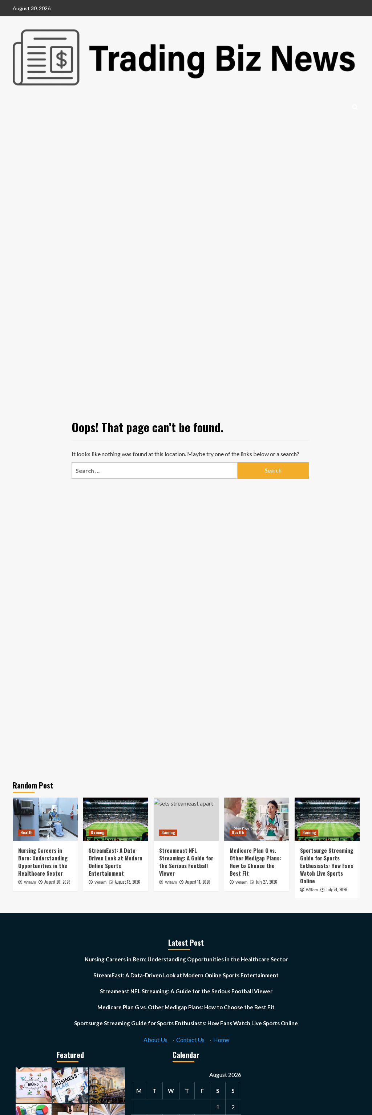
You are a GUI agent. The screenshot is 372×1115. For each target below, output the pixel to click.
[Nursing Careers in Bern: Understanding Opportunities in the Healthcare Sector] (45, 819)
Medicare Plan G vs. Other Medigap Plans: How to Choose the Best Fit (255, 861)
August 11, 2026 (197, 882)
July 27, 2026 (266, 882)
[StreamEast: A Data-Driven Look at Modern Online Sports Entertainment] (115, 819)
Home (221, 1039)
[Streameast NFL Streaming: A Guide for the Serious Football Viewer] (186, 819)
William (30, 882)
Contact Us (190, 1039)
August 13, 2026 (127, 882)
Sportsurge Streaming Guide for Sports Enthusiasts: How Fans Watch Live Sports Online (326, 865)
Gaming (98, 832)
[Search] (355, 107)
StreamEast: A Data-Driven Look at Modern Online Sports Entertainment (115, 861)
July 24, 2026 (336, 889)
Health (26, 832)
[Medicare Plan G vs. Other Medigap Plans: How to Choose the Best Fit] (256, 819)
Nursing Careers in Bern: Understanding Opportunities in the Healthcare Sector (43, 861)
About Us (155, 1039)
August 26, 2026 (57, 882)
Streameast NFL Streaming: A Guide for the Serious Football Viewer (186, 861)
